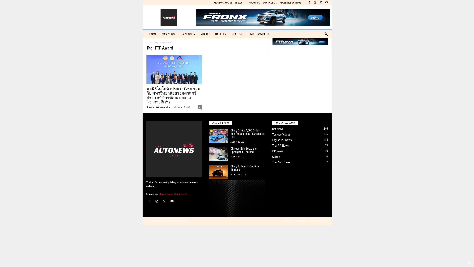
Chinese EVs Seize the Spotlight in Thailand (244, 150)
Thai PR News (280, 145)
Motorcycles (259, 34)
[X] (321, 2)
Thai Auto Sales (281, 162)
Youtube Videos (281, 134)
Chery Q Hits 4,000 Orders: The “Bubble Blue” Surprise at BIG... (248, 134)
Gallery (220, 34)
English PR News (282, 140)
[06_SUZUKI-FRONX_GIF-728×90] (300, 41)
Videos (205, 34)
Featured (238, 34)
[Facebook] (309, 2)
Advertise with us (290, 2)
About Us (254, 2)
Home (152, 34)
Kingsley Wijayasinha (158, 107)
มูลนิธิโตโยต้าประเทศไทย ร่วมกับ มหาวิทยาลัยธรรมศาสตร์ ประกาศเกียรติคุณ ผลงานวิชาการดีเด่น (173, 95)
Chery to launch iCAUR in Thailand (245, 168)
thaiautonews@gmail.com (173, 194)
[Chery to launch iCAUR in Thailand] (218, 172)
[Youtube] (326, 2)
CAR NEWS (168, 34)
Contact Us (270, 2)
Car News (277, 129)
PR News (186, 34)
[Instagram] (315, 2)
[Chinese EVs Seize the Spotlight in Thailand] (218, 154)
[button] (326, 34)
